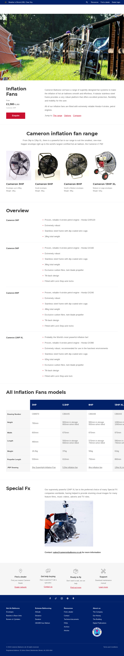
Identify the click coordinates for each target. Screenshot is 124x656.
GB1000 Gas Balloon (42, 623)
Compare (77, 115)
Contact (66, 616)
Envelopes (10, 612)
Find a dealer (105, 2)
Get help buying (48, 576)
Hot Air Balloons (13, 608)
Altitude (37, 612)
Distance (38, 616)
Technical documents (71, 619)
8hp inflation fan (95, 467)
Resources (94, 2)
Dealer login (116, 2)
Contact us (48, 587)
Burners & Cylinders (13, 619)
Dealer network (21, 587)
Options (67, 115)
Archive (66, 627)
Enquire (15, 116)
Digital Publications (99, 623)
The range (57, 115)
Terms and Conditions (110, 647)
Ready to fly (75, 577)
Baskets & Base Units (14, 616)
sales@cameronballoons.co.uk (67, 552)
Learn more (103, 587)
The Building (97, 619)
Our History (97, 616)
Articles (66, 630)
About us (97, 608)
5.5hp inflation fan (70, 467)
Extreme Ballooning (43, 608)
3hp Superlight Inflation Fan (44, 467)
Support (103, 577)
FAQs (66, 623)
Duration (38, 619)
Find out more (75, 587)
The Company (98, 612)
